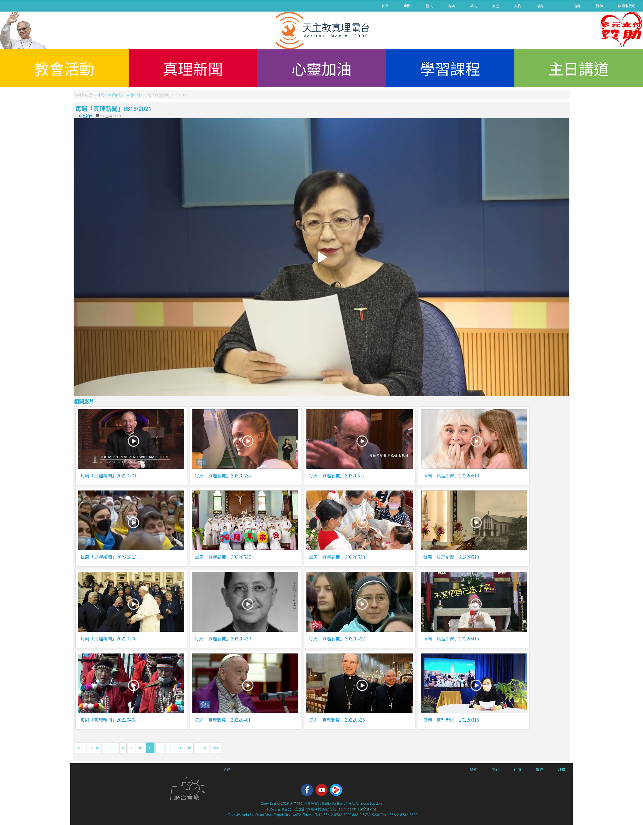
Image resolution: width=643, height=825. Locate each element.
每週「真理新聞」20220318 (451, 719)
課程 (561, 769)
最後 (216, 748)
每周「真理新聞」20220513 (451, 557)
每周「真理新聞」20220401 (223, 719)
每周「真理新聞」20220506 (108, 638)
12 (160, 748)
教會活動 (64, 68)
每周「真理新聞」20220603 (108, 557)
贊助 (599, 5)
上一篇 (94, 748)
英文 (473, 5)
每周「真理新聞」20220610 (451, 475)
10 (140, 748)
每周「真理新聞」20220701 (108, 475)
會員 (226, 769)
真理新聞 (193, 68)
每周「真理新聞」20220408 (108, 719)
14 (179, 748)
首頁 (385, 5)
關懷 (473, 769)
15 (189, 748)
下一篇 (201, 748)
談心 (495, 769)
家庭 (495, 5)
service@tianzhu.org (358, 808)
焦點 (407, 5)
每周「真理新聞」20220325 (337, 719)
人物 (517, 5)
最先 (80, 748)
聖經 (539, 769)
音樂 (451, 5)
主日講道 (579, 68)
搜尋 (577, 5)
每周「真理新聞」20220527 (223, 557)
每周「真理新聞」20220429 (223, 638)
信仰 (517, 769)
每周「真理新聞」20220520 (337, 557)
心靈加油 (321, 68)
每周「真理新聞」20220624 (223, 475)
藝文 (429, 5)
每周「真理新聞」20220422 (337, 638)
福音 (539, 5)
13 (169, 748)
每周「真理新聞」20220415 (451, 638)
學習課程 (450, 68)
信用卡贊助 (626, 5)
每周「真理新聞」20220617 (337, 475)
